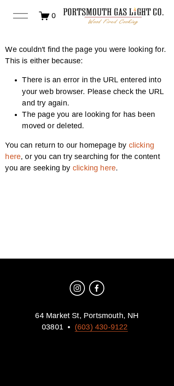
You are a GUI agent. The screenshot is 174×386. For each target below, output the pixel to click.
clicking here (94, 168)
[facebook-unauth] (96, 288)
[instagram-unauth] (77, 288)
